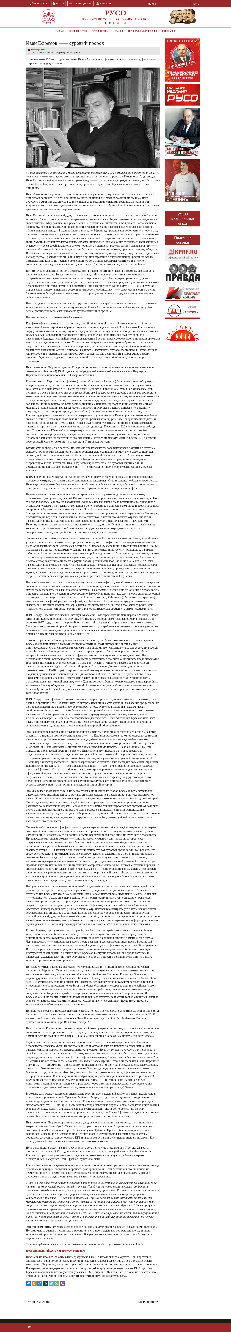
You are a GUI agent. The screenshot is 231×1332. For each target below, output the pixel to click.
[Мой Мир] (39, 1283)
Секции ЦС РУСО (78, 31)
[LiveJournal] (45, 1283)
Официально (169, 31)
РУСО (115, 13)
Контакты (41, 3)
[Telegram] (51, 1283)
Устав (59, 3)
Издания (118, 31)
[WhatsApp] (56, 1283)
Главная (59, 31)
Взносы (105, 3)
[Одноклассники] (34, 1283)
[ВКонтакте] (28, 1283)
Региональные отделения (142, 31)
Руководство (82, 3)
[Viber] (62, 1283)
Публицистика (100, 31)
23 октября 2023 (38, 50)
